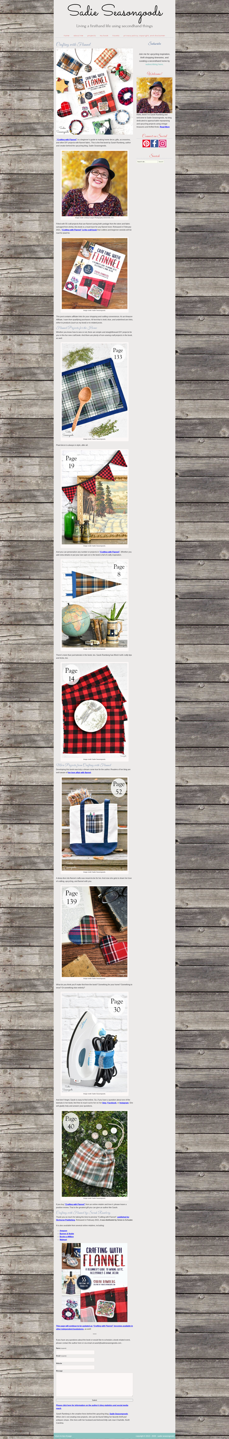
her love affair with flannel (79, 773)
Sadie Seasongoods (114, 16)
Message (59, 1371)
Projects (91, 36)
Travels (115, 36)
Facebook (111, 1103)
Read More (165, 127)
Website (59, 1363)
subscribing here (154, 64)
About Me (78, 36)
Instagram (124, 1103)
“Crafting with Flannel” (109, 552)
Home (66, 36)
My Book (104, 36)
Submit (94, 1400)
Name (61, 1348)
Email (61, 1356)
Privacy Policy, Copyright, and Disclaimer (144, 36)
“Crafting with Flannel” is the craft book (79, 230)
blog (104, 1103)
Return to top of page (63, 1436)
